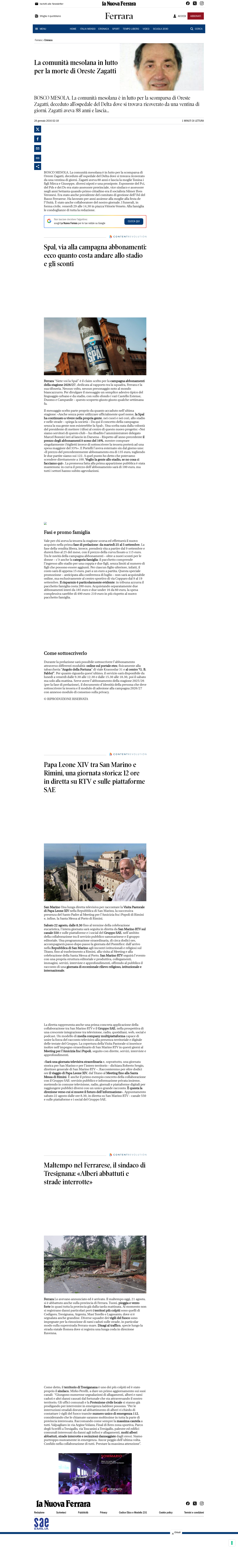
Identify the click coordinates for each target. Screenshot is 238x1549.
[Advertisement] (70, 147)
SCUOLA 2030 (160, 29)
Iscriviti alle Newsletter (51, 4)
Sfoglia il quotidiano (50, 16)
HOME (73, 29)
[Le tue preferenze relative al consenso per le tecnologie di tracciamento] (232, 1543)
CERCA (198, 29)
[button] (95, 1473)
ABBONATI (195, 16)
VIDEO (146, 29)
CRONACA (103, 29)
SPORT (116, 29)
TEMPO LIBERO (131, 29)
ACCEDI (182, 16)
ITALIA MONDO (87, 29)
